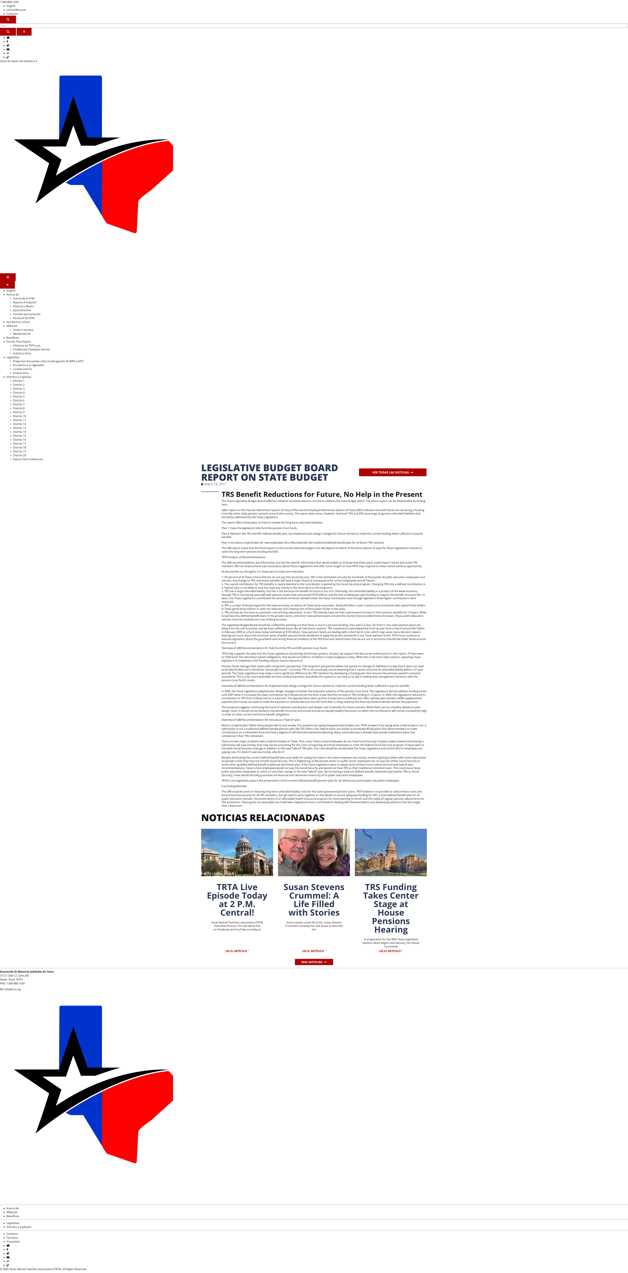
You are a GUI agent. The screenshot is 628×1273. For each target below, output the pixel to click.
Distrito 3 (19, 388)
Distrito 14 (19, 432)
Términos (12, 1237)
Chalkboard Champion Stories (31, 349)
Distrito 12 (19, 424)
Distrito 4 (19, 392)
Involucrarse (20, 373)
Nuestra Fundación (25, 302)
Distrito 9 (19, 412)
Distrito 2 (19, 385)
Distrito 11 (19, 420)
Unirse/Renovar (16, 10)
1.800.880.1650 (16, 983)
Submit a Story (22, 353)
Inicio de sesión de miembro (17, 61)
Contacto (12, 14)
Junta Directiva (22, 310)
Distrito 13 (19, 428)
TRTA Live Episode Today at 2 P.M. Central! (237, 899)
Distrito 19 (19, 451)
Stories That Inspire (19, 341)
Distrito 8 (19, 408)
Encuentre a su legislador (28, 365)
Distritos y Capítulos (19, 377)
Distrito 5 (19, 396)
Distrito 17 (19, 443)
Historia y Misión (23, 306)
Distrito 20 (19, 455)
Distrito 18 (19, 447)
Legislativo (13, 357)
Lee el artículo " (237, 951)
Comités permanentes (27, 314)
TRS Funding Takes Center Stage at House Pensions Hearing (391, 908)
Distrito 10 (19, 416)
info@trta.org (12, 989)
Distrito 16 (19, 439)
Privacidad (13, 1241)
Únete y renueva (23, 330)
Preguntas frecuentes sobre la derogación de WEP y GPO (48, 361)
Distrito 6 (19, 400)
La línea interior (22, 369)
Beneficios (13, 337)
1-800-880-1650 (9, 2)
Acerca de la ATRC (24, 298)
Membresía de (22, 334)
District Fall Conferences (28, 459)
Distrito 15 (19, 436)
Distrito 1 (19, 381)
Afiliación (12, 326)
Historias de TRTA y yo (26, 345)
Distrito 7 (19, 404)
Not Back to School (18, 322)
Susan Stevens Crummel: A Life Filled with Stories (314, 899)
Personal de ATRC (24, 318)
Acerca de (13, 294)
